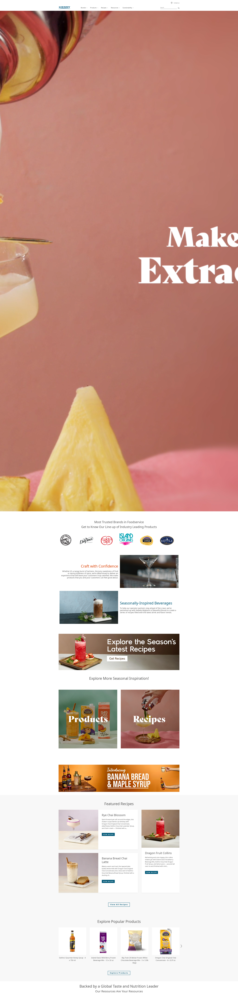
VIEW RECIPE (108, 834)
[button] (181, 946)
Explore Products (119, 973)
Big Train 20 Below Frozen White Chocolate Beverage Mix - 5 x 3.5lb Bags (134, 960)
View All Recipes (119, 904)
